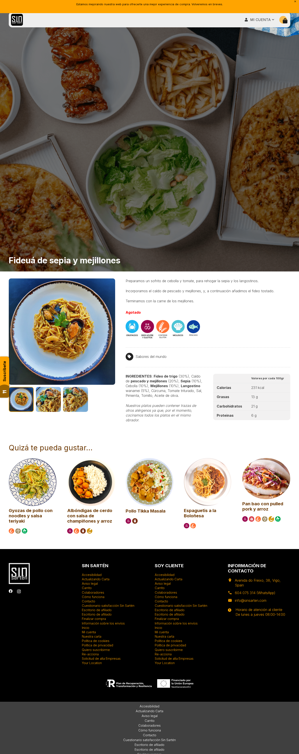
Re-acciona (90, 654)
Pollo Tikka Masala (145, 511)
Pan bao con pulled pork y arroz (262, 506)
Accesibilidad (92, 575)
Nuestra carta (91, 636)
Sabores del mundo (151, 356)
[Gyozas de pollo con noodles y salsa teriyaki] (33, 460)
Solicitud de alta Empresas (101, 658)
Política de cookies (95, 641)
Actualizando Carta (95, 579)
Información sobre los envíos (103, 623)
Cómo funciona (93, 597)
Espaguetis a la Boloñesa (200, 513)
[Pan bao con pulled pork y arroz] (266, 460)
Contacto (88, 601)
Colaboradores (93, 592)
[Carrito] (285, 21)
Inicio (85, 628)
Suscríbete (4, 371)
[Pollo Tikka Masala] (150, 460)
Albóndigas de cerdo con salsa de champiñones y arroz (89, 516)
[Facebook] (11, 591)
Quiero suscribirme (96, 650)
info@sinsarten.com (250, 600)
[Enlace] (17, 20)
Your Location (92, 663)
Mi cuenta (89, 632)
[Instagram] (19, 591)
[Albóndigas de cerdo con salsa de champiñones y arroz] (91, 460)
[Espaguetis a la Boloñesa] (208, 460)
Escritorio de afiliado (97, 610)
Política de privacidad (97, 645)
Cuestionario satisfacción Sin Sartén (108, 605)
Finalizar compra (94, 619)
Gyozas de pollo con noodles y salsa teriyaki (31, 516)
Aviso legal (90, 583)
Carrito (87, 588)
